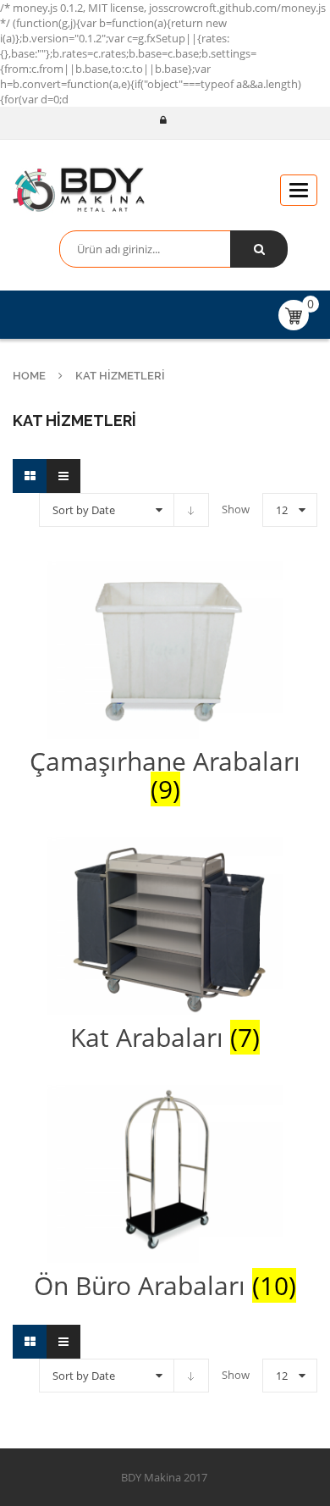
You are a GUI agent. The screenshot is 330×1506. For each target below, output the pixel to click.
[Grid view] (30, 476)
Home (29, 375)
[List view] (63, 476)
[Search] (259, 249)
